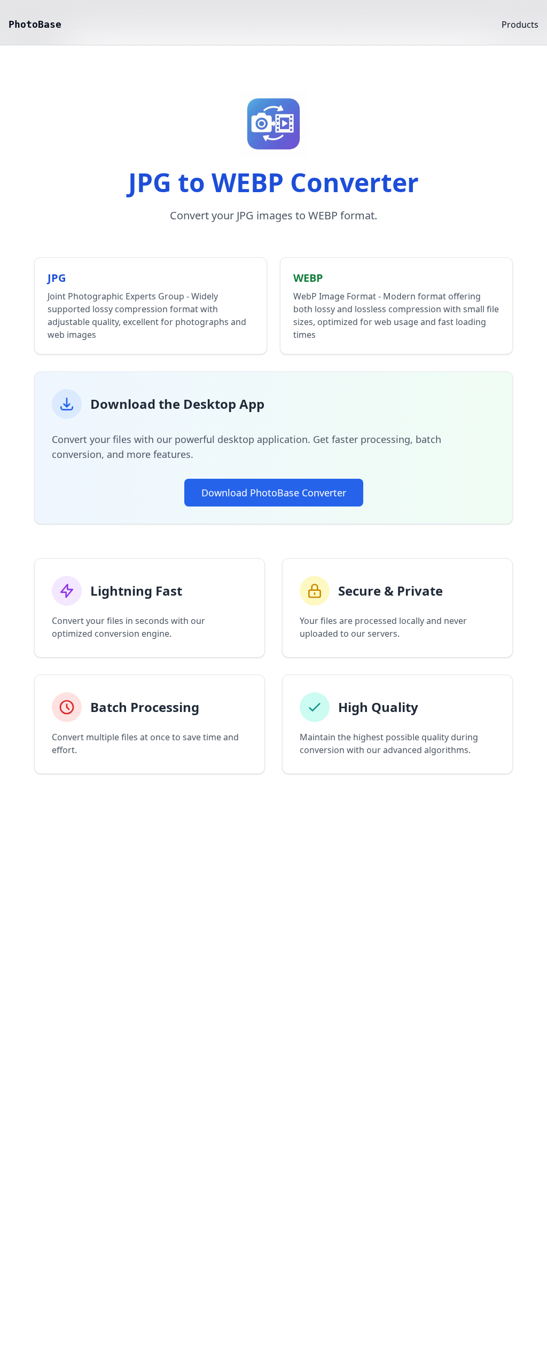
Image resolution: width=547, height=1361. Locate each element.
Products (520, 24)
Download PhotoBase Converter (273, 492)
